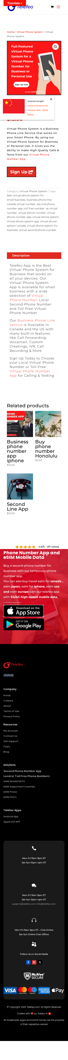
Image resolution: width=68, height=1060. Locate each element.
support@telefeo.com (24, 903)
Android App (10, 816)
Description (21, 255)
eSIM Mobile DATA (14, 781)
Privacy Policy (11, 716)
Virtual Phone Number (27, 298)
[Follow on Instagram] (34, 962)
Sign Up (18, 171)
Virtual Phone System (30, 32)
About (7, 706)
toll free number (34, 208)
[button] (55, 46)
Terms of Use (11, 711)
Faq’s (6, 746)
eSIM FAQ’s (10, 797)
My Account (10, 730)
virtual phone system (45, 217)
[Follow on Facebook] (28, 962)
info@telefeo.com (46, 903)
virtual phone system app (23, 221)
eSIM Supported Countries (19, 786)
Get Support (10, 741)
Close (51, 99)
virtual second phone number (37, 230)
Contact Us (10, 736)
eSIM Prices (10, 792)
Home (10, 32)
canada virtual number (21, 204)
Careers (8, 700)
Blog (6, 751)
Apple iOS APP (11, 821)
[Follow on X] (40, 962)
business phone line (39, 199)
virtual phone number (32, 212)
